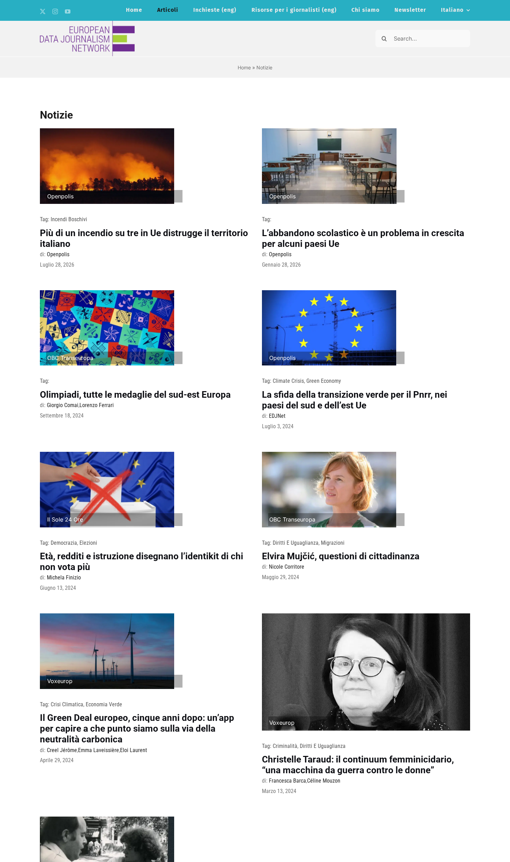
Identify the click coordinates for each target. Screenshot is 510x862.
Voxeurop (60, 681)
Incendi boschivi (69, 219)
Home (244, 67)
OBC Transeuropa (70, 357)
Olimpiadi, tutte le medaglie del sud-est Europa (135, 394)
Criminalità (285, 746)
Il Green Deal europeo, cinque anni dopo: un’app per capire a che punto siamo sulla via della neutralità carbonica (137, 728)
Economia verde (104, 704)
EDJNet (277, 416)
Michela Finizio (64, 577)
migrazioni (333, 543)
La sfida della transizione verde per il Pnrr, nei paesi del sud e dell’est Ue (354, 400)
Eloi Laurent (133, 750)
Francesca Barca (287, 780)
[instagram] (55, 11)
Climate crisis (288, 381)
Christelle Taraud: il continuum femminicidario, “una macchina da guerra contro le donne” (358, 764)
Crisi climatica (67, 704)
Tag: (45, 219)
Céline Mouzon (323, 780)
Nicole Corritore (286, 566)
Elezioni (88, 543)
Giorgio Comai (62, 405)
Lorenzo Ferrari (96, 405)
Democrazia (64, 543)
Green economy (323, 381)
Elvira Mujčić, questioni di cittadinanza (340, 556)
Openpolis (60, 196)
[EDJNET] (87, 23)
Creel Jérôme (62, 750)
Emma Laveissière (98, 750)
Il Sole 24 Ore (65, 519)
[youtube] (67, 11)
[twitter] (42, 11)
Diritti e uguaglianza (295, 543)
